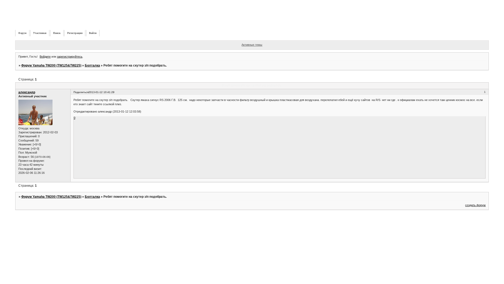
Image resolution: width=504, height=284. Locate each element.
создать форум (475, 205)
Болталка (92, 65)
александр (26, 92)
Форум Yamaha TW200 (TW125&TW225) (51, 65)
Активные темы (252, 44)
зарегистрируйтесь (69, 56)
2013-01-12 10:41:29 (101, 92)
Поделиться (81, 92)
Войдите (45, 56)
